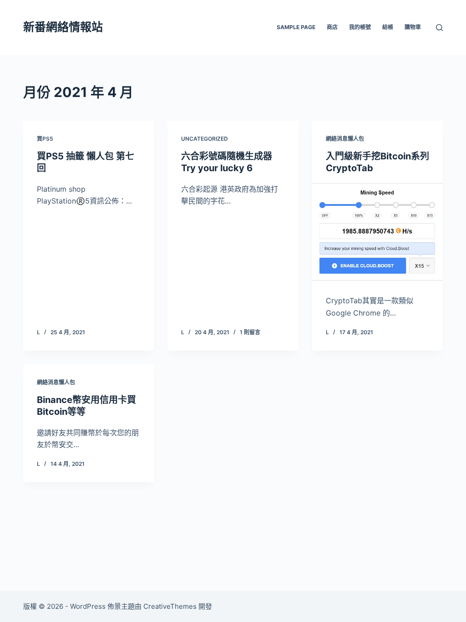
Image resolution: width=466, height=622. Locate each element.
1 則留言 (250, 332)
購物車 (413, 27)
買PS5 (45, 138)
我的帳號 (360, 27)
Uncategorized (204, 138)
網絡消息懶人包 (345, 138)
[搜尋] (439, 27)
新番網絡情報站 (63, 27)
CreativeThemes (170, 606)
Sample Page (296, 27)
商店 (332, 27)
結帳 (387, 27)
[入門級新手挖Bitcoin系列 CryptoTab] (377, 232)
